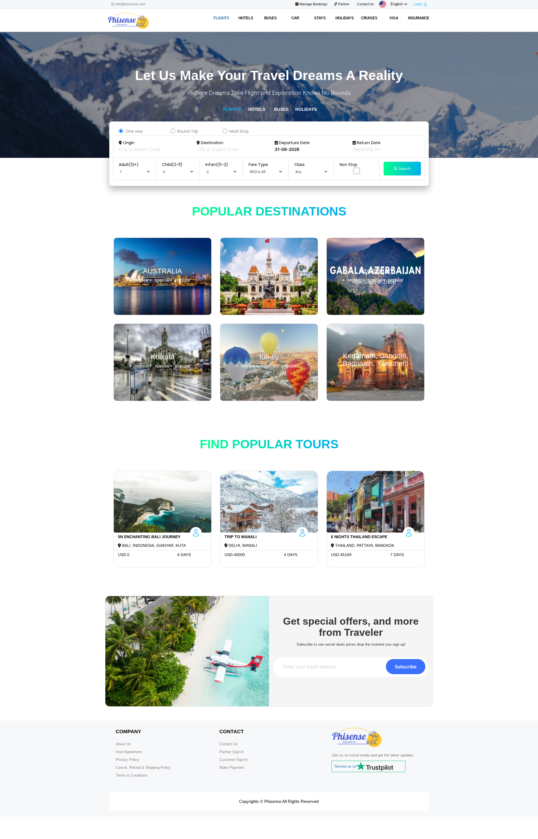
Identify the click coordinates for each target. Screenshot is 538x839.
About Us (123, 744)
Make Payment (231, 767)
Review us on (345, 766)
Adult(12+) (129, 164)
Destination (211, 143)
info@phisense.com (130, 4)
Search (404, 168)
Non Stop (348, 164)
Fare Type (258, 164)
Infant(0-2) (216, 164)
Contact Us (365, 4)
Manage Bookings (313, 4)
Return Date (368, 143)
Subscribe (405, 666)
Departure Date (294, 143)
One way (134, 131)
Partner (343, 4)
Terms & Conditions (132, 775)
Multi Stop (239, 131)
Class (299, 164)
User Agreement (129, 752)
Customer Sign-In (233, 760)
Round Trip (187, 131)
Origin (128, 143)
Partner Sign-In (231, 752)
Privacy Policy (127, 760)
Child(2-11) (172, 164)
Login (418, 4)
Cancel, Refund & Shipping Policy (143, 767)
